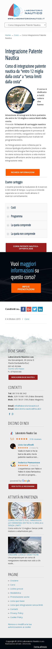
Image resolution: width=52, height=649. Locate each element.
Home (8, 35)
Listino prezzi (16, 588)
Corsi (16, 35)
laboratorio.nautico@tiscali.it (28, 408)
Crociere (14, 580)
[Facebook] (9, 413)
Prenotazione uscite (19, 597)
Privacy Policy (16, 613)
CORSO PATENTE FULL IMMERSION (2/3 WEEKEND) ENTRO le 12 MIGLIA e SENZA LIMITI (25, 523)
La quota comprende (21, 225)
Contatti (14, 609)
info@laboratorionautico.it (27, 405)
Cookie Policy (16, 617)
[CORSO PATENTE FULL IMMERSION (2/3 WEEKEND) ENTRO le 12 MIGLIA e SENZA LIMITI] (24, 518)
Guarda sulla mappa (16, 369)
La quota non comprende (23, 234)
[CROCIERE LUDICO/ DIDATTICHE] (24, 552)
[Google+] (13, 413)
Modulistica (15, 593)
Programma (16, 216)
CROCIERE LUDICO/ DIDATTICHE (23, 554)
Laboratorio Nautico (26, 11)
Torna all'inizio (40, 646)
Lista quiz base (17, 601)
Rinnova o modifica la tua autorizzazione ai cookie (20, 625)
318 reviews (35, 439)
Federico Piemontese (29, 462)
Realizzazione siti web (13, 644)
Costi (13, 207)
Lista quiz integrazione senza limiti (26, 605)
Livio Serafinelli (26, 444)
